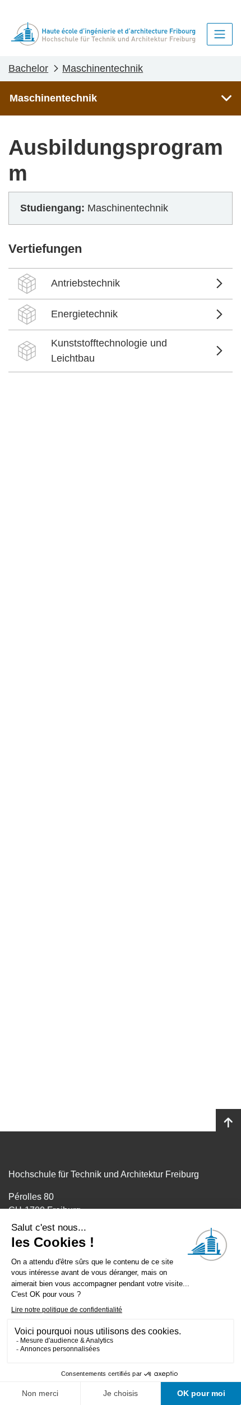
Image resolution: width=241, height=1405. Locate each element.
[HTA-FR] (103, 34)
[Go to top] (228, 1123)
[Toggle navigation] (220, 34)
